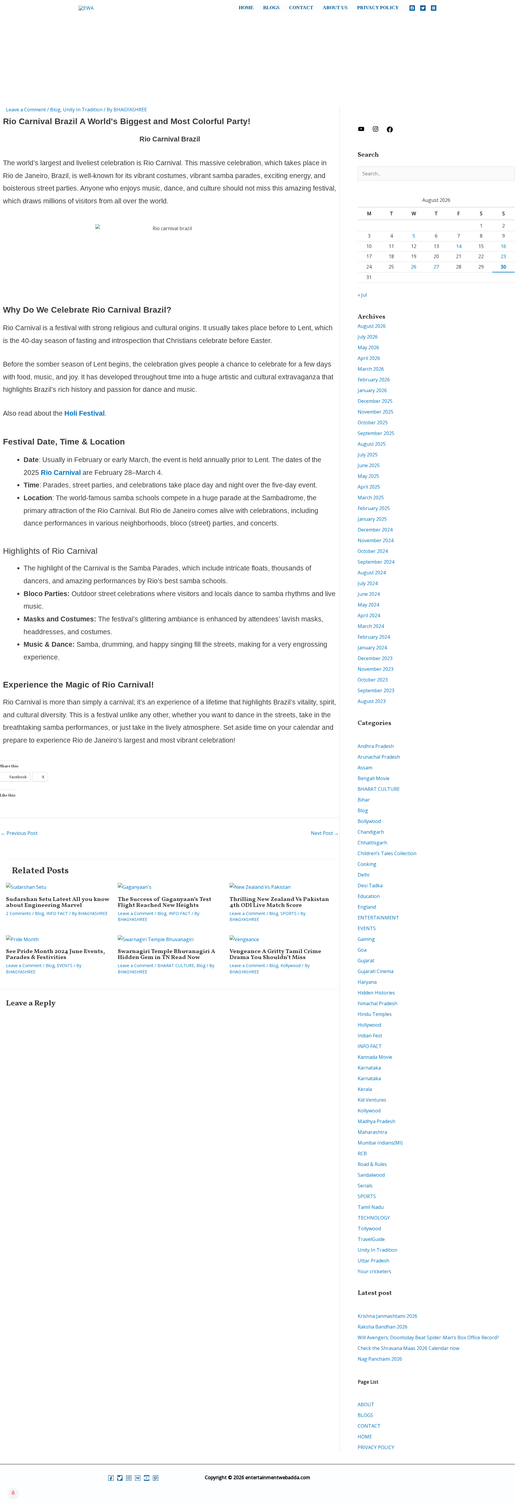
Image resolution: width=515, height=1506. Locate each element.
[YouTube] (146, 1478)
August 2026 (372, 326)
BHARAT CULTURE (175, 965)
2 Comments (18, 913)
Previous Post (19, 833)
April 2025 (369, 487)
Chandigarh (371, 832)
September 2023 (376, 690)
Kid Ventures (372, 1100)
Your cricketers (374, 1271)
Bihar (364, 799)
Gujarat (366, 960)
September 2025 (376, 433)
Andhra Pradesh (376, 746)
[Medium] (137, 1478)
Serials (365, 1185)
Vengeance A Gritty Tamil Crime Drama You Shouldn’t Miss (275, 954)
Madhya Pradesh (376, 1121)
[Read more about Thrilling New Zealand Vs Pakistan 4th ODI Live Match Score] (260, 887)
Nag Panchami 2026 (380, 1359)
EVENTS (64, 965)
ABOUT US (335, 7)
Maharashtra (372, 1132)
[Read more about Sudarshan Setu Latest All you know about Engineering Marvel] (26, 887)
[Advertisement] (257, 61)
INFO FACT (57, 913)
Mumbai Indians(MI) (380, 1142)
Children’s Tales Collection (387, 853)
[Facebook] (412, 8)
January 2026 (372, 390)
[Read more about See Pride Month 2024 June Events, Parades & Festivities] (22, 939)
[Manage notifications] (13, 1493)
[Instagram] (433, 8)
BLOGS (271, 7)
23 (503, 256)
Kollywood (290, 965)
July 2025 (368, 454)
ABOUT (366, 1404)
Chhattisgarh (372, 842)
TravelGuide (371, 1239)
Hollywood (369, 1025)
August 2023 (372, 701)
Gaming (366, 939)
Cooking (367, 864)
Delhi (363, 875)
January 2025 (372, 519)
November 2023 (375, 669)
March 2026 (371, 369)
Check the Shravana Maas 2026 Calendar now (408, 1348)
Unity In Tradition (83, 109)
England (367, 907)
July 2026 (368, 336)
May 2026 (368, 347)
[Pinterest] (155, 1478)
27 (436, 267)
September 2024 (376, 562)
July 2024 (368, 583)
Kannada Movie (375, 1057)
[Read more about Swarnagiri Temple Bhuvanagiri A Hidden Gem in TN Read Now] (155, 939)
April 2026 (369, 358)
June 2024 (369, 594)
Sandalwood (371, 1175)
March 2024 (371, 626)
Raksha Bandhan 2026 (382, 1326)
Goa (362, 950)
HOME (246, 7)
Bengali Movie (374, 778)
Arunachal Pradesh (379, 757)
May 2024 (368, 604)
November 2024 (375, 540)
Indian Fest (370, 1035)
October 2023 (373, 679)
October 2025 (373, 422)
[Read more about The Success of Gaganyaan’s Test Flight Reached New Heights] (134, 887)
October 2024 (373, 551)
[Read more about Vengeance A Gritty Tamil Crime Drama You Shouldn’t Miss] (244, 939)
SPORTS (288, 913)
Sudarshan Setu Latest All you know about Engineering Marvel (57, 902)
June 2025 (369, 465)
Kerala (365, 1089)
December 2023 (375, 658)
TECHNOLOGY (374, 1218)
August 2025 (372, 444)
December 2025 (375, 401)
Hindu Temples (375, 1014)
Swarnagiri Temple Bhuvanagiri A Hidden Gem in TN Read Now (166, 954)
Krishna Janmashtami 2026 (387, 1316)
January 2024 (372, 647)
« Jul (362, 294)
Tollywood (369, 1228)
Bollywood (369, 821)
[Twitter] (423, 8)
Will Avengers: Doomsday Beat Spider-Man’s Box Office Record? (428, 1337)
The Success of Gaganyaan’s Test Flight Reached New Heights (164, 902)
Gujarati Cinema (375, 971)
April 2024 (369, 615)
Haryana (367, 982)
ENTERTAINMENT (378, 917)
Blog (55, 109)
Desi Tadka (370, 885)
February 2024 (374, 637)
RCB (362, 1153)
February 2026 (374, 379)
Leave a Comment (26, 109)
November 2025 (375, 412)
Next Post (325, 833)
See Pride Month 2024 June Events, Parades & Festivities (55, 954)
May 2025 (368, 476)
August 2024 (372, 572)
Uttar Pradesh (373, 1260)
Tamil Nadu (371, 1207)
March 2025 (371, 497)
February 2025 (374, 508)
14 (458, 246)
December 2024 (375, 529)
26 (413, 267)
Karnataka (369, 1067)
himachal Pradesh (377, 1003)
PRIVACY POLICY (378, 7)
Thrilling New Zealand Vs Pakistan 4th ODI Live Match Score (279, 902)
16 (503, 246)
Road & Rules (372, 1164)
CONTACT (301, 7)
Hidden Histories (376, 992)
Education (369, 896)
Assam (365, 767)
